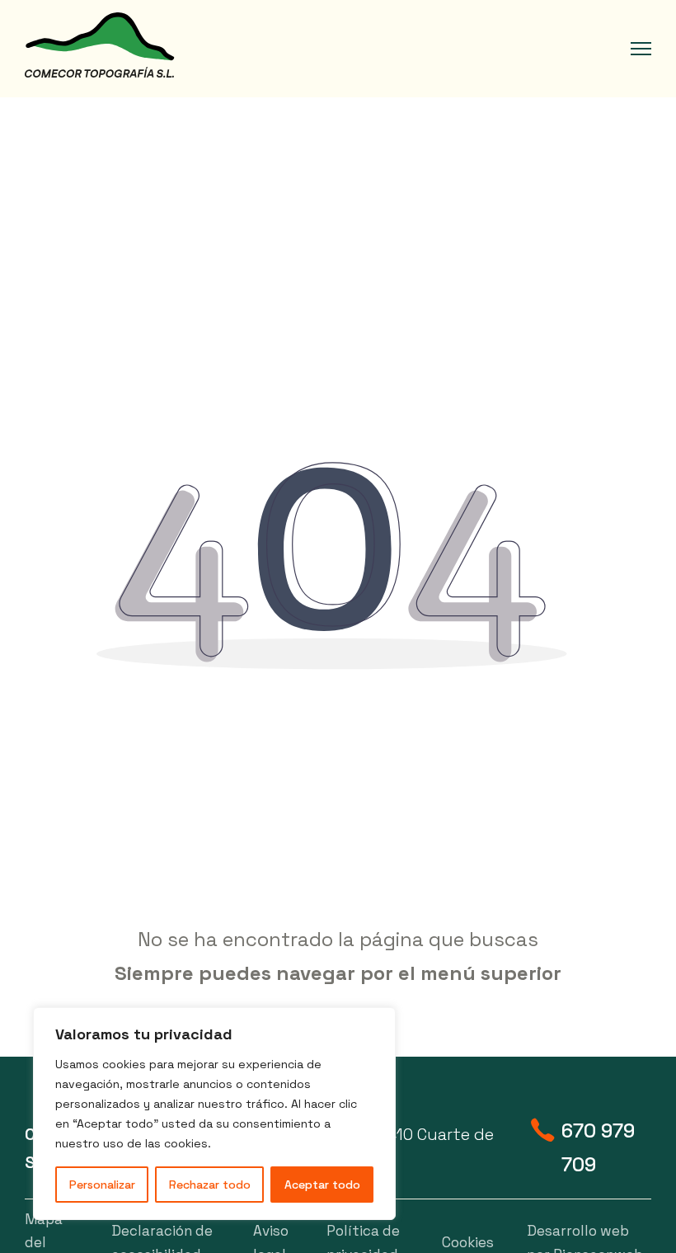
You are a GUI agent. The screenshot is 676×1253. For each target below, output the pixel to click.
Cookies (468, 1242)
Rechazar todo (210, 1184)
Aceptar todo (322, 1184)
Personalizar (102, 1184)
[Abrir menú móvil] (641, 48)
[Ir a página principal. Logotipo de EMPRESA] (100, 45)
